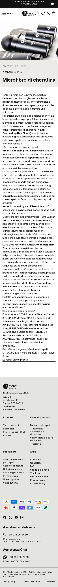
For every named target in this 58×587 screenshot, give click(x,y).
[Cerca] (36, 13)
